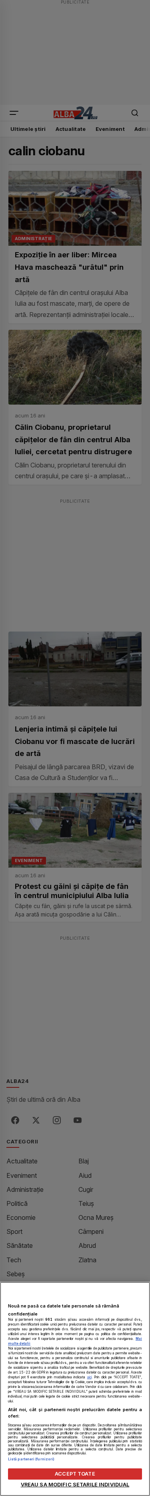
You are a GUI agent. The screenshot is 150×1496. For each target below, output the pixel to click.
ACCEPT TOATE (75, 1474)
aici (89, 1377)
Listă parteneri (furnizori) (31, 1459)
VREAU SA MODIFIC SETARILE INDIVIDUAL (75, 1485)
